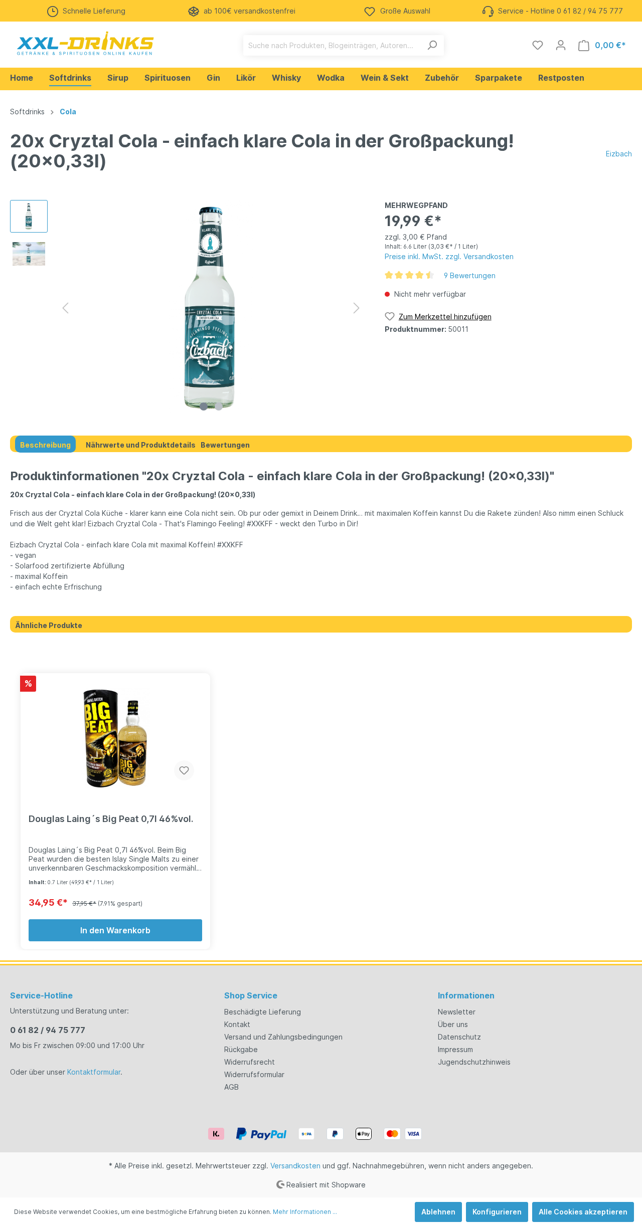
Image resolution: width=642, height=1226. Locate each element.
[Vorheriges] (65, 308)
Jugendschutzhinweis (474, 1062)
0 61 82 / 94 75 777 (47, 1030)
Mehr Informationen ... (305, 1211)
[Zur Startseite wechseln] (85, 43)
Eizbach (619, 153)
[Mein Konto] (560, 45)
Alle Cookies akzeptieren (583, 1211)
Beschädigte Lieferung (262, 1011)
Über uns (453, 1024)
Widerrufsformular (254, 1074)
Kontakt (237, 1024)
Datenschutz (459, 1037)
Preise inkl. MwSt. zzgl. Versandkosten (449, 256)
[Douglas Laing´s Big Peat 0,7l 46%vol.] (115, 738)
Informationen (466, 995)
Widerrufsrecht (249, 1062)
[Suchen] (432, 45)
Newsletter (456, 1011)
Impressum (455, 1049)
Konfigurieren (497, 1211)
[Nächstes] (356, 308)
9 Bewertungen (470, 275)
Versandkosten (295, 1165)
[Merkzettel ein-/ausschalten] (184, 770)
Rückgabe (241, 1049)
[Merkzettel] (537, 45)
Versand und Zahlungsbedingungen (283, 1037)
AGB (231, 1087)
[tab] (45, 444)
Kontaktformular (93, 1072)
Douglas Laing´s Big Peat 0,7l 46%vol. (111, 818)
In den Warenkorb (115, 930)
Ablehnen (438, 1211)
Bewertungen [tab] (225, 445)
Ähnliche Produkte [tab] (48, 625)
